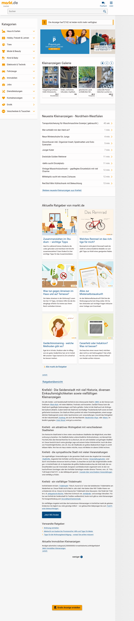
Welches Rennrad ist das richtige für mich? (96, 240)
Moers (105, 418)
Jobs (9, 84)
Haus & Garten (13, 31)
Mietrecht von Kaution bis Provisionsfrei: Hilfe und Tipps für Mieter (68, 531)
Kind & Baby (12, 58)
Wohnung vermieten (51, 528)
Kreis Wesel (60, 420)
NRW (97, 402)
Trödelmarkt (63, 486)
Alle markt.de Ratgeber (56, 367)
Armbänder (87, 494)
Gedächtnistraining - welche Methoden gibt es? (58, 345)
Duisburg (62, 418)
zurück (44, 375)
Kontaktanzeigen (15, 98)
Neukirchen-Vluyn (91, 418)
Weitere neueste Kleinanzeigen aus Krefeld (61, 190)
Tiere (9, 44)
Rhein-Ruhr (54, 405)
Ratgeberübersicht (53, 381)
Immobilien (12, 78)
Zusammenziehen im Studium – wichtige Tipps (57, 240)
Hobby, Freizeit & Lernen (18, 38)
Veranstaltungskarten (97, 459)
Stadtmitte (46, 459)
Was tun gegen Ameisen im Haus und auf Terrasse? (58, 293)
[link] (50, 82)
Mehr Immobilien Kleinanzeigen (54, 548)
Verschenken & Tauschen (18, 111)
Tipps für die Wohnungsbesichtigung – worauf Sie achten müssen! (68, 535)
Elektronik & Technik (16, 64)
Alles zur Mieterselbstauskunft (91, 293)
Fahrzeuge (12, 71)
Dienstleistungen (14, 91)
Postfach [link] (103, 6)
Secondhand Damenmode (71, 499)
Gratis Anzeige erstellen (68, 607)
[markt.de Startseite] (10, 2)
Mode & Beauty (14, 51)
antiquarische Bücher (55, 494)
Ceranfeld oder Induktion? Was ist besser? (94, 345)
